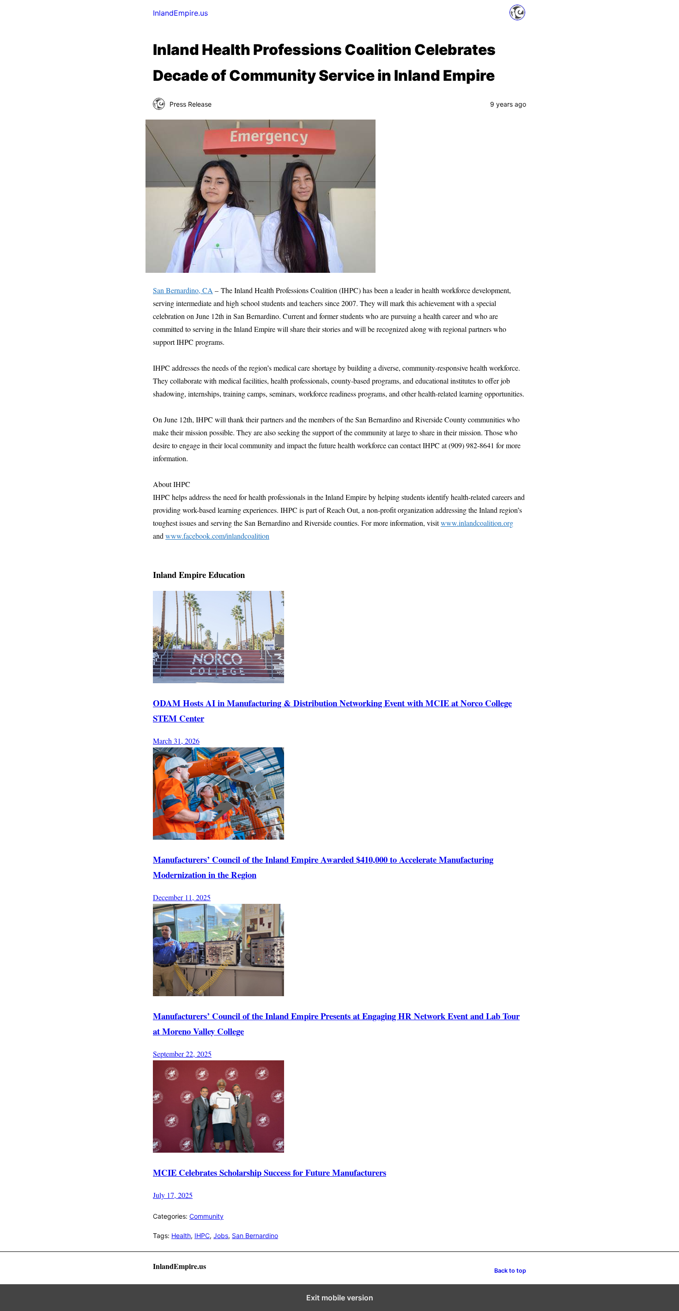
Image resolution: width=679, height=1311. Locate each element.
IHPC (202, 1235)
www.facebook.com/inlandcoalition (217, 536)
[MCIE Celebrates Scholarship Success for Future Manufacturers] (218, 1150)
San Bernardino (255, 1235)
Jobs (220, 1235)
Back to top (510, 1270)
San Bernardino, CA (183, 290)
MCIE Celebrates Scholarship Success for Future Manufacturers (269, 1172)
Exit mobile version (339, 1297)
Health (181, 1235)
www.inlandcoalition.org (477, 523)
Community (206, 1216)
